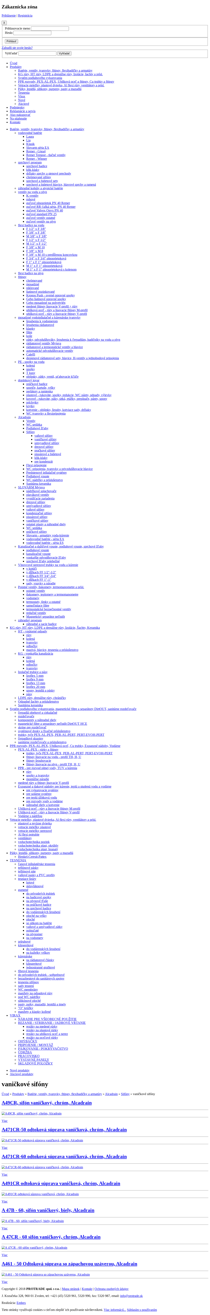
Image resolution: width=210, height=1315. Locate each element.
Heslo (9, 32)
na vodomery (34, 938)
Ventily (30, 421)
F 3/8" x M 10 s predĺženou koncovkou (51, 254)
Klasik (30, 144)
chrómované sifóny (38, 177)
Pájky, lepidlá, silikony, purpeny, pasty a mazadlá (49, 89)
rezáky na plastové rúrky (42, 1030)
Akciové (23, 103)
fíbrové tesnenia (28, 971)
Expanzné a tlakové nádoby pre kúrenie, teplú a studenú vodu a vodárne (64, 786)
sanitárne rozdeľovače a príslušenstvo (42, 742)
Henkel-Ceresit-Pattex (32, 856)
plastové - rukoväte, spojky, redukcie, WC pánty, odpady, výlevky (69, 395)
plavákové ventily (37, 494)
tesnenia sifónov (28, 982)
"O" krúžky (25, 1008)
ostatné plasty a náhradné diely (46, 524)
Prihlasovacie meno (17, 28)
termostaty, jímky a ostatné (43, 602)
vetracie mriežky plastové (34, 827)
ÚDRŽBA (25, 1052)
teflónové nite (27, 871)
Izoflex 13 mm (35, 683)
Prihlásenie (9, 15)
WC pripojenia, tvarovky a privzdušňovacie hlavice (59, 469)
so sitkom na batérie (39, 923)
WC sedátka (34, 424)
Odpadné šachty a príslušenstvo (38, 701)
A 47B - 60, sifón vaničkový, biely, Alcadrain (48, 1210)
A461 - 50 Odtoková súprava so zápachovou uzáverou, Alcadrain (69, 1263)
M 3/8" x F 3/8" (36, 236)
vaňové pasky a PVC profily (36, 875)
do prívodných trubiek (40, 893)
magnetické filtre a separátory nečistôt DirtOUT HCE (52, 723)
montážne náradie (37, 779)
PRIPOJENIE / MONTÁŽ (35, 1045)
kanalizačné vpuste (38, 554)
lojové (30, 882)
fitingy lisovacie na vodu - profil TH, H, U (53, 757)
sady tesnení (26, 986)
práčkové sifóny (36, 531)
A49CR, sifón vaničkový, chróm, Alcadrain (47, 1102)
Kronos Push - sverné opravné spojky (50, 295)
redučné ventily (36, 613)
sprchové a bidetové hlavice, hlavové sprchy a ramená (61, 184)
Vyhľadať (11, 53)
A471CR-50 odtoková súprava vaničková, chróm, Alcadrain (64, 1129)
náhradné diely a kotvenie (42, 805)
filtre (29, 332)
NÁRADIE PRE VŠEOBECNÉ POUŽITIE (47, 1019)
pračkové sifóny (44, 450)
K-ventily (32, 195)
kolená (30, 365)
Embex (21, 1303)
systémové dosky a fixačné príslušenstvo (44, 731)
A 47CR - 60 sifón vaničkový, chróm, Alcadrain (51, 1237)
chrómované (34, 280)
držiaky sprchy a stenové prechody (48, 173)
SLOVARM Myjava (31, 487)
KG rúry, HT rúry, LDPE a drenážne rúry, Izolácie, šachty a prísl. (60, 74)
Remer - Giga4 (36, 151)
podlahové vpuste (37, 550)
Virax (21, 96)
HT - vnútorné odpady (32, 631)
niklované (32, 288)
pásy (29, 694)
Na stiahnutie (18, 118)
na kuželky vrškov (38, 952)
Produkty (16, 67)
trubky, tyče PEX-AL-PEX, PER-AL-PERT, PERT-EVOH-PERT (61, 734)
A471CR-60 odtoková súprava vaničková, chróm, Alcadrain (64, 1156)
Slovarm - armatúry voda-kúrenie (47, 535)
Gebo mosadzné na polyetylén (45, 302)
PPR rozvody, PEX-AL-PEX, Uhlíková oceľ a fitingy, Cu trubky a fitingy (66, 81)
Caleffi (30, 354)
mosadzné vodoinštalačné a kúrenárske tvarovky (49, 317)
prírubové (24, 941)
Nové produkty (20, 1070)
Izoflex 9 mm (34, 679)
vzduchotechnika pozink (34, 842)
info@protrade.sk (131, 1296)
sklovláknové (34, 886)
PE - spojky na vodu (31, 362)
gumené (23, 890)
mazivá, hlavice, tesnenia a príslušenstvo (52, 650)
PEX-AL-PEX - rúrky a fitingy (38, 749)
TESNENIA (18, 860)
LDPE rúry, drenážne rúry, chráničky (42, 698)
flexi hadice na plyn (30, 273)
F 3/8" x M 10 (35, 247)
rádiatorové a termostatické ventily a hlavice (54, 347)
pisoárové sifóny (37, 517)
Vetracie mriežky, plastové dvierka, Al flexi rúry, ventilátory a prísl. (61, 85)
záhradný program (30, 620)
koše (29, 336)
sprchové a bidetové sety (42, 181)
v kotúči (31, 568)
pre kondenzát (43, 461)
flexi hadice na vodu (31, 225)
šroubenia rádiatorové (40, 325)
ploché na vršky (36, 915)
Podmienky (17, 107)
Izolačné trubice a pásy (33, 672)
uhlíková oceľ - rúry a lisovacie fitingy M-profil (57, 310)
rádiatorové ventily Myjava (43, 343)
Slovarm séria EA (37, 147)
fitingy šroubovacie (38, 760)
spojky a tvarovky (37, 775)
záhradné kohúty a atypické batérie (40, 188)
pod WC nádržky (29, 997)
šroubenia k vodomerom (42, 321)
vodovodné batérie (30, 133)
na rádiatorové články (40, 960)
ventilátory (25, 838)
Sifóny (30, 432)
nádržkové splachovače (41, 491)
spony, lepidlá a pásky (40, 690)
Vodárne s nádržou (30, 816)
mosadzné (32, 284)
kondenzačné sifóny (39, 513)
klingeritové (25, 945)
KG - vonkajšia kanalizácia (35, 653)
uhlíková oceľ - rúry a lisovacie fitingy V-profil (56, 314)
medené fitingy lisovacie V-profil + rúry (52, 306)
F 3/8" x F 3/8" (36, 232)
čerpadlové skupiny (30, 738)
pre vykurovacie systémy (42, 790)
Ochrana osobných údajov (112, 1289)
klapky (30, 328)
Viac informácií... (115, 1310)
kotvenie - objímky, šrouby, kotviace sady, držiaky (58, 410)
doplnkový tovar (28, 380)
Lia (28, 140)
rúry (29, 635)
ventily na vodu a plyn (32, 192)
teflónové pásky (28, 867)
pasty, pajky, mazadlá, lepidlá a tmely (42, 1004)
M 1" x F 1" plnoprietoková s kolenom (51, 269)
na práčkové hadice (38, 904)
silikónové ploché (29, 1000)
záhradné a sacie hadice (41, 624)
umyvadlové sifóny (46, 443)
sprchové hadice (36, 166)
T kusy (30, 373)
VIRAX (15, 1015)
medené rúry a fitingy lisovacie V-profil (43, 782)
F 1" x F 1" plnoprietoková (43, 262)
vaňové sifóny (43, 435)
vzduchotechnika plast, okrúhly (38, 845)
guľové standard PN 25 (41, 214)
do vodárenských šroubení (43, 912)
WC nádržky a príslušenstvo (44, 480)
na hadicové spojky (38, 897)
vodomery (32, 598)
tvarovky (32, 642)
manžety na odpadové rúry (35, 993)
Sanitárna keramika (38, 483)
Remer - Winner (36, 158)
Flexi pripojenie (36, 465)
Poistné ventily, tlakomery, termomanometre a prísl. (51, 587)
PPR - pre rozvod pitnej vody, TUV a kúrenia (47, 768)
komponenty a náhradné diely (37, 720)
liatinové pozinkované (40, 291)
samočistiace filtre (37, 605)
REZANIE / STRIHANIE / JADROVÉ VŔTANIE (52, 1023)
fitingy (22, 277)
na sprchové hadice (38, 908)
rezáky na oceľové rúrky (42, 1037)
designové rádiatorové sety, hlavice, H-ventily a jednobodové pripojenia (72, 358)
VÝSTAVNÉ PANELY (33, 1059)
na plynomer (34, 934)
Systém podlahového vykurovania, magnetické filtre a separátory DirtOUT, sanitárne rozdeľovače (73, 709)
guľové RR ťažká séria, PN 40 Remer (50, 206)
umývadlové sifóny (38, 506)
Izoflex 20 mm (35, 686)
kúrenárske (25, 956)
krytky (30, 406)
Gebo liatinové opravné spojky (46, 299)
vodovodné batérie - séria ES (45, 542)
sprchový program (30, 162)
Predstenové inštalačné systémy (46, 472)
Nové (21, 100)
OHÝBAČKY (27, 1041)
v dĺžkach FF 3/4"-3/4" (41, 576)
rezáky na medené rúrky (41, 1026)
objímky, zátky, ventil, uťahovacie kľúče (52, 376)
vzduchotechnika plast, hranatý (38, 849)
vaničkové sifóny (45, 439)
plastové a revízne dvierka (35, 823)
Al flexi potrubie (28, 834)
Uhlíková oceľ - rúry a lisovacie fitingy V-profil (49, 812)
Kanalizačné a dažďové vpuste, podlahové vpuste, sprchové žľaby (61, 546)
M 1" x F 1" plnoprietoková (44, 266)
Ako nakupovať (20, 115)
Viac (5, 1121)
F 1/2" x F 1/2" (36, 240)
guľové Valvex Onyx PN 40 (44, 210)
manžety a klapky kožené (34, 1011)
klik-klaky (32, 170)
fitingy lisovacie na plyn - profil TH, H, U (53, 764)
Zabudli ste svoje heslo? (17, 47)
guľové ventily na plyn (41, 221)
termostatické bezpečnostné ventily (48, 609)
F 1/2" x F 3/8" (36, 229)
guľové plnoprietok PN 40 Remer (48, 203)
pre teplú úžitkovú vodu (41, 797)
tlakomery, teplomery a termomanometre (52, 594)
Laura (30, 136)
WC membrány (28, 989)
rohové (30, 199)
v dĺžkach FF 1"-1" (38, 579)
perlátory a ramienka (39, 391)
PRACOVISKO (29, 1056)
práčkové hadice (36, 384)
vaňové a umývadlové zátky (44, 927)
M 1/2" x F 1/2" (36, 243)
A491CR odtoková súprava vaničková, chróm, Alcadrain (61, 1183)
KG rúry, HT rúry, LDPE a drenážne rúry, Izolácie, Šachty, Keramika (55, 627)
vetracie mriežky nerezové (35, 830)
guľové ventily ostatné (40, 218)
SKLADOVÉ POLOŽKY (35, 1063)
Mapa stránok (71, 1289)
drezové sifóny (44, 446)
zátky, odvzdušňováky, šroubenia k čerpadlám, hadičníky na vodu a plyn (73, 339)
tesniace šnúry (27, 878)
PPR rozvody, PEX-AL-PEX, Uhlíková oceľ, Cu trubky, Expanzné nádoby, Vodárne (65, 746)
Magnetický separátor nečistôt (45, 616)
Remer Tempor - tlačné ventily (46, 155)
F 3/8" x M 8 (34, 251)
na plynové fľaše (37, 901)
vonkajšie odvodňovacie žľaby (46, 557)
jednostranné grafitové (40, 967)
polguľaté (32, 930)
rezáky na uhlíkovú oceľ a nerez (47, 1034)
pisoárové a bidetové (47, 454)
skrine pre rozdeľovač (32, 727)
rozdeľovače (26, 716)
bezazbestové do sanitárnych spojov (41, 978)
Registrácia (25, 15)
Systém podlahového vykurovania (40, 78)
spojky (30, 369)
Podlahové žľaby (37, 428)
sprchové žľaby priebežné (43, 561)
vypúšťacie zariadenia (40, 498)
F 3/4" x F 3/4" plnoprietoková (46, 258)
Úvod (13, 63)
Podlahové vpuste (37, 476)
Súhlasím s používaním (142, 1310)
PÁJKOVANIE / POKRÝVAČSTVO (43, 1048)
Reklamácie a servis (22, 111)
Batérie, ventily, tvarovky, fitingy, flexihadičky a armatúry (55, 70)
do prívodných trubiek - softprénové (41, 975)
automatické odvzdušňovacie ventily (49, 350)
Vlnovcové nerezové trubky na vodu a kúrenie (48, 565)
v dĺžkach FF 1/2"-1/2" (41, 572)
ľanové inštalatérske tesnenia (36, 864)
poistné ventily (35, 590)
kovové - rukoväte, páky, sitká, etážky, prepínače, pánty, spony (66, 398)
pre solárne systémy (39, 794)
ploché (30, 919)
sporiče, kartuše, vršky (40, 387)
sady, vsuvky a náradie (41, 583)
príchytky (32, 402)
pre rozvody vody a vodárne (44, 801)
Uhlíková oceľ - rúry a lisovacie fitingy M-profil (49, 808)
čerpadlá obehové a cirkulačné (37, 712)
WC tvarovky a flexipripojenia (46, 413)
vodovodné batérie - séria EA (45, 539)
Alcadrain (24, 417)
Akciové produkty (21, 1074)
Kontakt (15, 122)
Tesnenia (24, 92)
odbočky (32, 646)
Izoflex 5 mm (34, 675)
